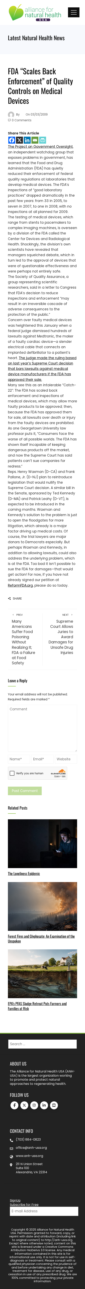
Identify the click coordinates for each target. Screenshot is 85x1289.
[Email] (34, 140)
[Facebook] (11, 140)
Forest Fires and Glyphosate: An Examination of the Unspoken (41, 938)
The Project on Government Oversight (40, 146)
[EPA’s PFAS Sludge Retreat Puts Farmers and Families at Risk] (42, 973)
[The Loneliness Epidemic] (42, 843)
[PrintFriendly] (42, 140)
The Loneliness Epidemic (24, 873)
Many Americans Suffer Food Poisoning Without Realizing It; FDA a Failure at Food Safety (23, 639)
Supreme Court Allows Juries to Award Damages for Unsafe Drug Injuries (61, 634)
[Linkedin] (27, 140)
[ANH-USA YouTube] (54, 1105)
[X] (19, 140)
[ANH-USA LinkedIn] (44, 1105)
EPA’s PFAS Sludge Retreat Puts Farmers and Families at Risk (37, 1006)
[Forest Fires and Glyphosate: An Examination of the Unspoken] (42, 906)
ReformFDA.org (20, 585)
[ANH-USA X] (24, 1105)
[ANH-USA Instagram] (34, 1105)
